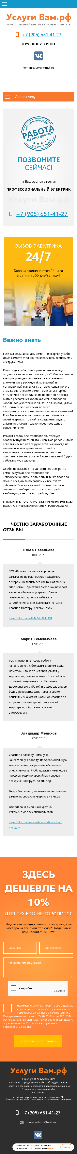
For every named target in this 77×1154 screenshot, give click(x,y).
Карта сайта (38, 1092)
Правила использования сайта (38, 1089)
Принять (66, 1147)
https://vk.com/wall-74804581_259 (30, 618)
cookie (50, 1148)
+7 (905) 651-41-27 (41, 34)
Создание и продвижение (23, 1082)
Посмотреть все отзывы (71, 529)
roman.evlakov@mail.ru (38, 67)
